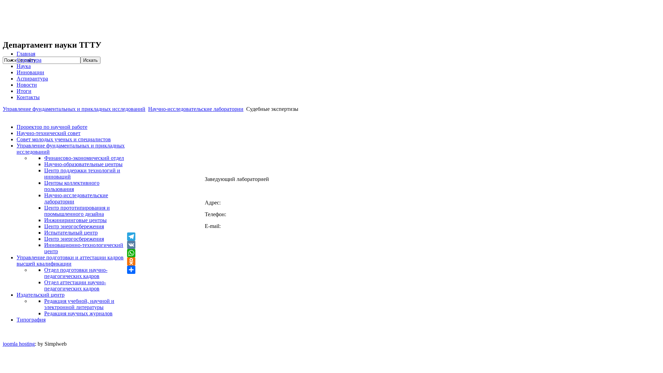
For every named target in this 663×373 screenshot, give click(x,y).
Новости (27, 85)
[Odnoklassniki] (393, 261)
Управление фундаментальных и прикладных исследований (74, 109)
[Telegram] (393, 236)
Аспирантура (32, 79)
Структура (29, 60)
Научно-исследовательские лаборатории (195, 109)
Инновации (30, 72)
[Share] (393, 270)
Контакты (28, 97)
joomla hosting (19, 344)
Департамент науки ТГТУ (106, 20)
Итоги (24, 91)
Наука (24, 66)
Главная (26, 54)
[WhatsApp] (393, 253)
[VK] (393, 245)
